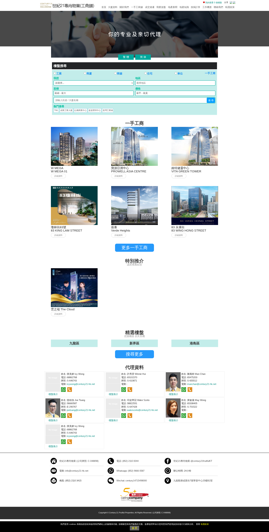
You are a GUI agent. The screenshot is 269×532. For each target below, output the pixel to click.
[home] (53, 461)
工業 (59, 73)
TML (56, 110)
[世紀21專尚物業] (67, 5)
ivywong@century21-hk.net (81, 384)
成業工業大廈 (66, 110)
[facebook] (168, 461)
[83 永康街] (194, 205)
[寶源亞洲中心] (134, 146)
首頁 (103, 7)
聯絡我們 (218, 7)
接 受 (134, 528)
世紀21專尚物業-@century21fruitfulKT (192, 461)
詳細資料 (58, 176)
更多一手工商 (134, 247)
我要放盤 (161, 7)
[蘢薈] (134, 205)
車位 (180, 73)
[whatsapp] (111, 470)
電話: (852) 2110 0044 (127, 461)
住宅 (149, 73)
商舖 (119, 73)
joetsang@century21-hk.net (81, 410)
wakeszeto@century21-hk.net (142, 410)
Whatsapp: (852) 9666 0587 (130, 470)
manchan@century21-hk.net (201, 384)
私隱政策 (230, 7)
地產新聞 (172, 7)
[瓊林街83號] (74, 205)
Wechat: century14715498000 (131, 480)
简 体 (143, 57)
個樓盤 (213, 2)
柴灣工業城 (108, 110)
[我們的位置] (168, 480)
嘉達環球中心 (95, 110)
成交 (149, 7)
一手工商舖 (137, 7)
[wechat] (111, 480)
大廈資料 (112, 7)
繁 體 (126, 57)
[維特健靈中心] (194, 146)
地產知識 (184, 7)
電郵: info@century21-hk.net (73, 470)
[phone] (111, 461)
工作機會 (207, 7)
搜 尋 (211, 100)
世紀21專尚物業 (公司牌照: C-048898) (79, 461)
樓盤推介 (53, 394)
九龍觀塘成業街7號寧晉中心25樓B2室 (193, 480)
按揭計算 (195, 7)
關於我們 (124, 7)
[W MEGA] (74, 146)
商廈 (89, 73)
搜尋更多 (134, 354)
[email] (53, 470)
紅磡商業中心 (80, 110)
